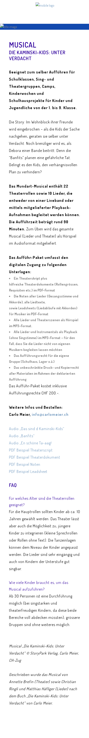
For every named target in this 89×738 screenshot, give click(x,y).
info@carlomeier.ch (50, 414)
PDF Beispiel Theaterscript (31, 450)
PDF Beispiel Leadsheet (28, 471)
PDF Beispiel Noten (24, 464)
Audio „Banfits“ (22, 435)
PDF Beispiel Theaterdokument (34, 457)
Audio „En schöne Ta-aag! (30, 443)
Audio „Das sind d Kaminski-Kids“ (36, 428)
